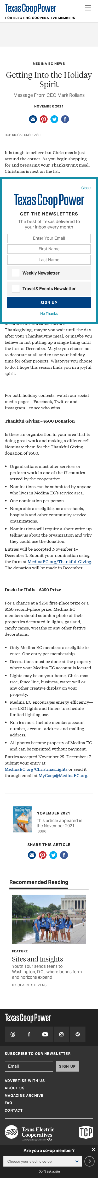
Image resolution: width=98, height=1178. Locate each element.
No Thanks (49, 313)
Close (86, 188)
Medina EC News (49, 64)
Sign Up (49, 302)
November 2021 (49, 106)
